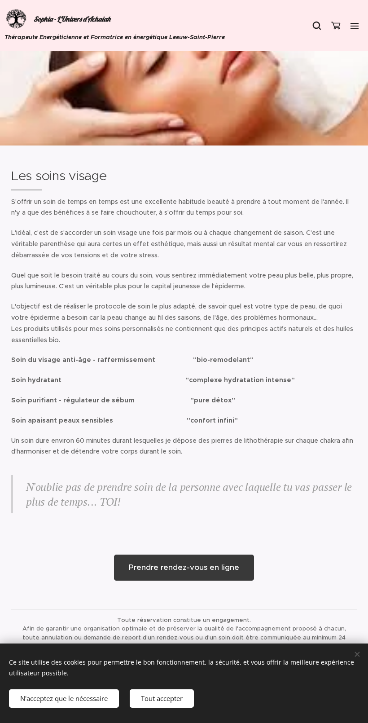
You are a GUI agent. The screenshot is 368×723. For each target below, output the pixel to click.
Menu (355, 26)
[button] (316, 25)
